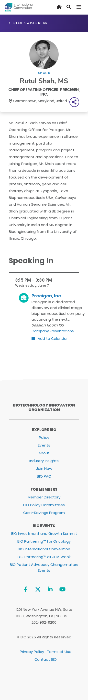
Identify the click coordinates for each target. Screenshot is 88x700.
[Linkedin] (50, 589)
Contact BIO (45, 659)
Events (44, 445)
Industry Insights (44, 460)
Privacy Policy (32, 651)
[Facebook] (25, 589)
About (44, 453)
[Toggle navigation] (79, 7)
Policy (44, 437)
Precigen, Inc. (47, 296)
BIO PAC (44, 476)
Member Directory (44, 497)
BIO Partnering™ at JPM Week (44, 556)
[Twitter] (38, 589)
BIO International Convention (44, 549)
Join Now (44, 468)
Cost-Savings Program (44, 512)
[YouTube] (62, 589)
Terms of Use (59, 651)
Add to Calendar (52, 338)
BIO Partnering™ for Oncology (44, 541)
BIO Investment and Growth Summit (44, 533)
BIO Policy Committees (44, 504)
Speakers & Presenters (30, 23)
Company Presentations (53, 331)
